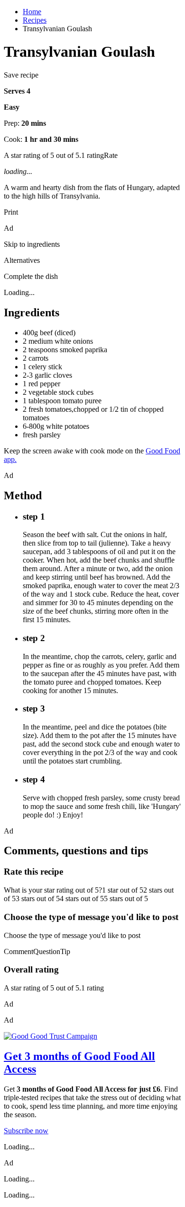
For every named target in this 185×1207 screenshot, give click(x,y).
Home (32, 12)
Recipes (34, 20)
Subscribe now (26, 1131)
